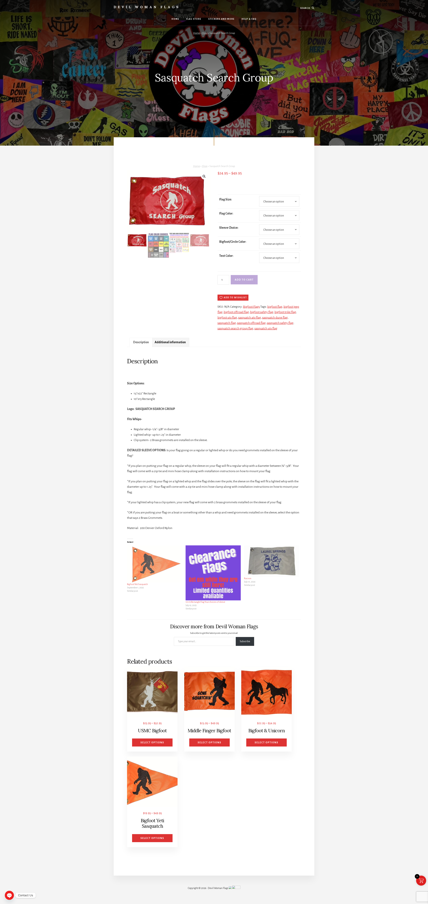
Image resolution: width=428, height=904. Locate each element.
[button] (204, 176)
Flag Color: (226, 213)
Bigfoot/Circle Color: (232, 241)
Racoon (247, 578)
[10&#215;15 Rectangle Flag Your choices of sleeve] (213, 573)
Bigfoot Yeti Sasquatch (137, 584)
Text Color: (226, 255)
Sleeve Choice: (228, 227)
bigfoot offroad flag (236, 312)
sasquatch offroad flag (251, 323)
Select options (152, 742)
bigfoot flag (274, 306)
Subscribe (245, 641)
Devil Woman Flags (147, 7)
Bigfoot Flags (251, 306)
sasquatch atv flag (249, 317)
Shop (204, 33)
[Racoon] (271, 561)
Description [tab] (141, 342)
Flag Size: (225, 199)
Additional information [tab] (170, 342)
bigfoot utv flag (227, 317)
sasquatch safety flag (280, 323)
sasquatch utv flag (265, 328)
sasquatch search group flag (235, 328)
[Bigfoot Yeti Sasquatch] (154, 564)
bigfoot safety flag (261, 312)
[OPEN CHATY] (9, 895)
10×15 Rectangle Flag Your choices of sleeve (205, 602)
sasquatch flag (227, 323)
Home (196, 33)
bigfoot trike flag (285, 312)
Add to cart (244, 279)
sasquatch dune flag (275, 317)
